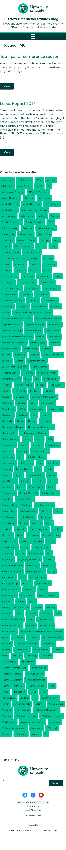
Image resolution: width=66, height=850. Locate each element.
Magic (20, 487)
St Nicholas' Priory (52, 637)
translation (19, 691)
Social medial (9, 631)
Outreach (7, 553)
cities (58, 276)
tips (52, 685)
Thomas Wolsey (36, 685)
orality (50, 541)
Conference (32, 288)
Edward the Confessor (13, 342)
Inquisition (7, 450)
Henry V (46, 414)
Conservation (9, 294)
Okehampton (9, 541)
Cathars (35, 264)
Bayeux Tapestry (34, 222)
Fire (37, 378)
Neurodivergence (38, 529)
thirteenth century (11, 673)
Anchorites (44, 198)
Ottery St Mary (41, 547)
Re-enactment (37, 577)
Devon (5, 312)
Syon (4, 655)
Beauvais (27, 228)
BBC (51, 222)
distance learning (11, 330)
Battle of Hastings (11, 222)
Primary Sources (35, 571)
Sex (58, 613)
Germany (7, 402)
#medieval (7, 180)
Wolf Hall (52, 727)
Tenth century (9, 661)
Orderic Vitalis (9, 547)
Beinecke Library (46, 228)
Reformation (43, 583)
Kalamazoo (26, 463)
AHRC (39, 186)
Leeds (49, 469)
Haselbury (7, 414)
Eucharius (20, 354)
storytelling (48, 643)
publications (8, 577)
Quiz (22, 577)
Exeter (19, 360)
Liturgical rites (35, 475)
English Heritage (10, 348)
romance (7, 601)
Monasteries (8, 523)
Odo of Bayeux (51, 535)
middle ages (8, 517)
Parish (20, 553)
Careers (48, 258)
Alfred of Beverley (38, 192)
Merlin (58, 511)
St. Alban (6, 643)
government (47, 402)
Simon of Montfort (11, 625)
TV (35, 697)
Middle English (27, 517)
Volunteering (22, 709)
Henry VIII (7, 420)
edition (40, 336)
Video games (56, 703)
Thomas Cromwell (35, 679)
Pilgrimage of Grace (29, 559)
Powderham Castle (12, 565)
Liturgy (51, 475)
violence (6, 709)
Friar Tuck (20, 390)
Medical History (50, 493)
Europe (34, 354)
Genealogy (21, 396)
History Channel (10, 438)
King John (53, 463)
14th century (24, 180)
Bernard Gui (44, 234)
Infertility (37, 444)
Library (6, 475)
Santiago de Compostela (15, 607)
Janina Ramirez (40, 450)
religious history (10, 589)
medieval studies (44, 505)
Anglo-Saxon (51, 204)
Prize (51, 571)
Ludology (7, 487)
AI (49, 186)
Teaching (31, 655)
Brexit (53, 246)
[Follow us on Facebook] (33, 794)
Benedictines (25, 234)
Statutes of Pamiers (27, 643)
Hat (34, 414)
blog (56, 240)
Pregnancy (48, 565)
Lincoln (18, 475)
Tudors (24, 697)
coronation (42, 294)
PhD (49, 553)
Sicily (30, 619)
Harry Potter (55, 408)
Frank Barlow (56, 384)
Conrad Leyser (51, 288)
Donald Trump (33, 330)
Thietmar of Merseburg (14, 667)
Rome (20, 601)
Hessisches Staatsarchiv (40, 426)
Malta (51, 487)
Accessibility (33, 825)
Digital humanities (11, 324)
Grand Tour (8, 408)
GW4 (22, 408)
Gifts (32, 402)
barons (54, 216)
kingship (6, 469)
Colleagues (8, 282)
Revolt (43, 589)
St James (33, 637)
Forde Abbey (50, 378)
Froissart (34, 390)
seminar (32, 613)
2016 (39, 180)
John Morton (8, 463)
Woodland (21, 733)
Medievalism (8, 511)
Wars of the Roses (26, 715)
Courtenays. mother (12, 300)
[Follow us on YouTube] (41, 794)
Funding (49, 390)
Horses (27, 438)
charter (6, 270)
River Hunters (9, 595)
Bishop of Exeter (26, 240)
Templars (46, 655)
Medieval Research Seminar (16, 505)
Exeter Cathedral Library (14, 366)
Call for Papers (32, 252)
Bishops (45, 240)
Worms (35, 733)
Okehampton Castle (31, 541)
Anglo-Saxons (9, 210)
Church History (9, 276)
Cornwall (26, 294)
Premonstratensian (11, 571)
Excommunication (53, 354)
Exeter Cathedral (36, 360)
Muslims (6, 529)
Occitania (33, 535)
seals (19, 613)
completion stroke (11, 288)
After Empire (24, 186)
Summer (58, 649)
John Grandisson (36, 456)
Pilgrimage (7, 559)
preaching (32, 565)
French (5, 390)
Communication (27, 282)
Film (27, 378)
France (40, 384)
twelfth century (50, 697)
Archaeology (8, 216)
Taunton (17, 655)
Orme (25, 547)
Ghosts (21, 402)
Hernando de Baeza (12, 426)
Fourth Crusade (24, 384)
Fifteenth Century (11, 378)
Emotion (55, 342)
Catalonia (20, 264)
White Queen (8, 721)
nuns (19, 535)
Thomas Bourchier (11, 679)
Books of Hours (23, 246)
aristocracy (27, 216)
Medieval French (25, 499)
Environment (30, 348)
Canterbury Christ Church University (20, 258)
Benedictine (8, 234)
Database (7, 306)
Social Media (46, 625)
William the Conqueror (13, 727)
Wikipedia (55, 721)
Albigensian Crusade (12, 192)
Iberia (39, 438)
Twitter (5, 703)
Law (38, 469)
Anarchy (29, 198)
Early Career (52, 330)
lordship (39, 481)
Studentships (22, 649)
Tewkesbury (28, 661)
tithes (5, 691)
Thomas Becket (35, 673)
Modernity (45, 517)
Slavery (31, 625)
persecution (35, 553)
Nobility (57, 529)
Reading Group (10, 583)
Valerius (40, 703)
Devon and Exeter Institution (16, 318)
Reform (27, 583)
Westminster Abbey (52, 715)
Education (55, 336)
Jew (20, 456)
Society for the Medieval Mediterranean (41, 631)
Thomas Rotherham (12, 685)
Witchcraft (36, 727)
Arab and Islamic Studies (34, 210)
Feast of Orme (9, 372)
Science (51, 607)
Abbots (51, 180)
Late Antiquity (23, 469)
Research (29, 589)
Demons (55, 306)
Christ (47, 270)
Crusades (33, 300)
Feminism (28, 372)
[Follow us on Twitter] (25, 794)
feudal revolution (47, 372)
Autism (41, 216)
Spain (5, 637)
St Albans (18, 637)
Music (49, 523)
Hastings (22, 414)
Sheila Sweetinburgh (12, 619)
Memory (45, 511)
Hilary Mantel (9, 432)
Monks (23, 523)
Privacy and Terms (33, 815)
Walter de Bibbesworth (46, 709)
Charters (20, 270)
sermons (46, 613)
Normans (7, 535)
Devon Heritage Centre (48, 318)
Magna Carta (36, 487)
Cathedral (50, 264)
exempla (6, 360)
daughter (23, 306)
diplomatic (54, 324)
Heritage (45, 420)
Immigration (8, 444)
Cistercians (44, 276)
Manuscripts (8, 493)
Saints (32, 601)
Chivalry (34, 270)
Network (20, 529)
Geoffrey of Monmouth (44, 396)
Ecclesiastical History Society (17, 336)
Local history (9, 481)
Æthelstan (7, 186)
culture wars (50, 300)
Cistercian (28, 276)
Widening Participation (32, 721)
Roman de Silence (48, 595)
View (7, 86)
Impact (23, 444)
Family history (40, 366)
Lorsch (52, 481)
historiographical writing (34, 432)
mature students (28, 493)
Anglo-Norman (10, 204)
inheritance (52, 444)
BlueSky (6, 246)
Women (6, 733)
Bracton (41, 246)
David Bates (39, 306)
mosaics (36, 523)
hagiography (37, 408)
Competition (47, 282)
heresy (31, 420)
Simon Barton (45, 619)
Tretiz (33, 691)
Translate (36, 810)
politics (49, 559)
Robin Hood (27, 595)
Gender (6, 396)
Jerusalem (7, 456)
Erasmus (46, 348)
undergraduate (22, 703)
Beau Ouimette (9, 228)
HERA (20, 420)
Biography (7, 240)
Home (5, 759)
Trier (43, 691)
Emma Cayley (38, 342)
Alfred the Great (10, 198)
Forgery (6, 384)
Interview (22, 450)
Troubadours (8, 697)
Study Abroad (41, 649)
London (25, 481)
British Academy (10, 252)
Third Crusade (39, 667)
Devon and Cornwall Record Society (32, 312)
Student (6, 649)
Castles (6, 264)
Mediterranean (27, 511)
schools (37, 607)
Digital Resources (35, 324)
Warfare (6, 715)
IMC (50, 438)
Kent (40, 463)
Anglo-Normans (31, 204)
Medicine (6, 499)
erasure (6, 354)
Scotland (6, 613)
